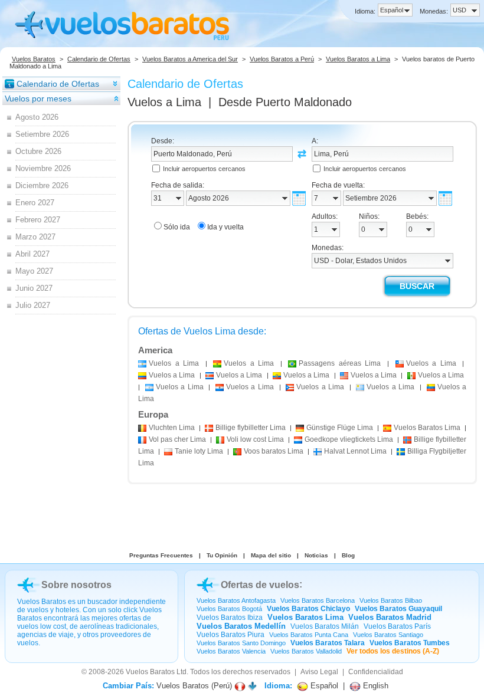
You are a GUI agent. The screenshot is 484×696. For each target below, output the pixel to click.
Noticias (316, 555)
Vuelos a (164, 102)
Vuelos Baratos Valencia (231, 651)
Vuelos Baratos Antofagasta (236, 600)
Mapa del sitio (271, 555)
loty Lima (199, 451)
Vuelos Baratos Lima (305, 617)
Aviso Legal (319, 672)
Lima (172, 427)
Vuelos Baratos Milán (324, 626)
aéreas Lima (340, 363)
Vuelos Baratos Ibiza (230, 617)
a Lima (174, 363)
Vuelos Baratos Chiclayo (308, 609)
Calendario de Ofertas (98, 59)
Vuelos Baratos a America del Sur (190, 59)
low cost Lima (255, 439)
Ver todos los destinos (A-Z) (392, 651)
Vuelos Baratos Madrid (389, 617)
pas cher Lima (177, 439)
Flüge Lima (339, 427)
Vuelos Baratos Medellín (241, 626)
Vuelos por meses (38, 98)
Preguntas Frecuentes (161, 555)
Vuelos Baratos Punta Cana (308, 634)
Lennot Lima (355, 451)
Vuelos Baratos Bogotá (229, 608)
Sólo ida (176, 227)
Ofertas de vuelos (260, 585)
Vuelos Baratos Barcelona (317, 600)
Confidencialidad (375, 672)
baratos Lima (273, 451)
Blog (348, 555)
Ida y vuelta (225, 227)
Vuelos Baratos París (397, 626)
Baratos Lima (427, 427)
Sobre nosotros (76, 585)
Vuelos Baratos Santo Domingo (241, 642)
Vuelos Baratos (33, 59)
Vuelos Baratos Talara (327, 643)
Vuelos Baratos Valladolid (306, 651)
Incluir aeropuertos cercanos (204, 168)
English (374, 685)
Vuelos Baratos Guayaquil (398, 609)
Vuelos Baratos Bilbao (390, 600)
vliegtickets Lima (349, 439)
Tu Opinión (222, 555)
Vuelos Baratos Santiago (388, 634)
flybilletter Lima (250, 427)
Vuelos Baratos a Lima (358, 59)
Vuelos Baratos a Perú (282, 59)
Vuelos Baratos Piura (230, 635)
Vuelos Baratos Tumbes (409, 643)
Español (323, 685)
